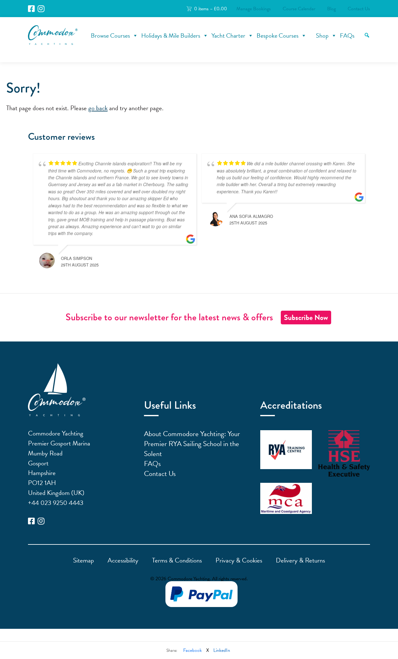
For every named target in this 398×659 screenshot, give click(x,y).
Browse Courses (110, 35)
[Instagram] (41, 9)
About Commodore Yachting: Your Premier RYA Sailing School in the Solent (192, 443)
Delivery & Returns (300, 560)
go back (98, 108)
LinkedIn (221, 650)
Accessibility (123, 560)
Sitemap (83, 560)
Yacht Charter (228, 35)
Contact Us (359, 8)
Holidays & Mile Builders (170, 35)
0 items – (210, 8)
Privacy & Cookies (238, 560)
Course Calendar (299, 8)
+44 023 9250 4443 (55, 503)
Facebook (192, 650)
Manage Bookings (253, 8)
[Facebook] (31, 9)
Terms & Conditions (177, 560)
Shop (322, 35)
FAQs (347, 35)
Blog (331, 8)
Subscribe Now (306, 317)
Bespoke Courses (277, 35)
